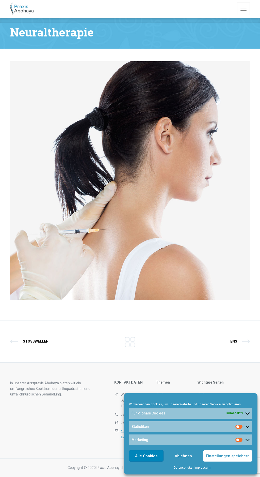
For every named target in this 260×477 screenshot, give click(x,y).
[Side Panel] (243, 9)
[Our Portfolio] (130, 341)
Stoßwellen (35, 341)
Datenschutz (183, 467)
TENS (232, 341)
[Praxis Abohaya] (22, 9)
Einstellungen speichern (228, 456)
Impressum (202, 467)
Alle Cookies (146, 456)
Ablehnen (183, 456)
